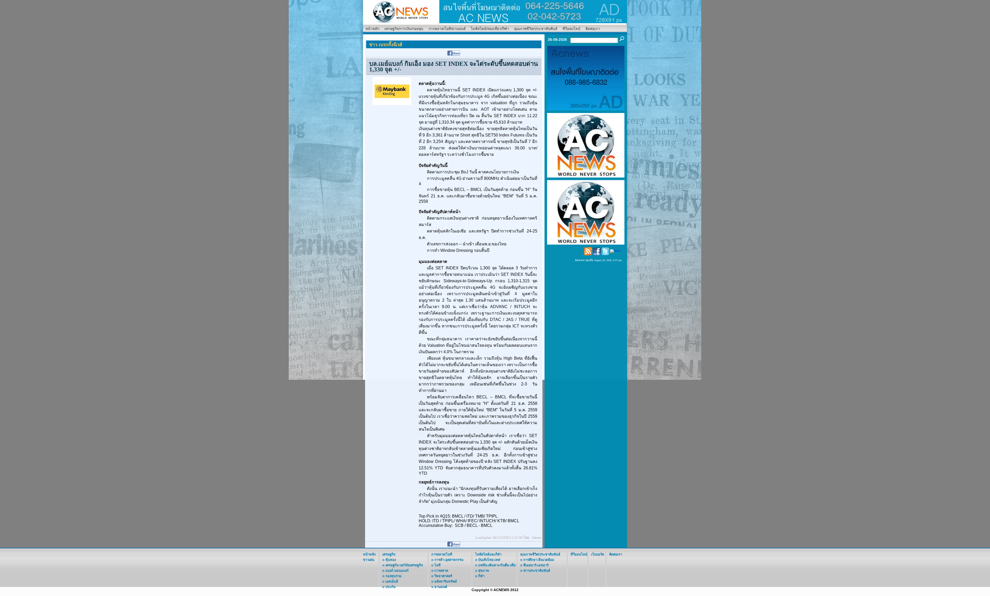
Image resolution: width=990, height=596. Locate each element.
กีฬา (481, 576)
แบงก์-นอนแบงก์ (397, 571)
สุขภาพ (483, 571)
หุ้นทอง (390, 560)
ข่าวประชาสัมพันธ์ (536, 571)
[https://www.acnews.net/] (533, 11)
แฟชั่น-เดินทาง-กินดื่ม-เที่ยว (497, 565)
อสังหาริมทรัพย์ (445, 581)
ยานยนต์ (440, 587)
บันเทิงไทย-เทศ (489, 560)
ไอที (437, 565)
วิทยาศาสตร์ (443, 576)
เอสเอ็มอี (391, 581)
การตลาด (441, 571)
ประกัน (390, 587)
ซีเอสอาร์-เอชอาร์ (536, 565)
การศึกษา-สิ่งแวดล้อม (538, 560)
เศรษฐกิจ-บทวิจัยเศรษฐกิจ (404, 565)
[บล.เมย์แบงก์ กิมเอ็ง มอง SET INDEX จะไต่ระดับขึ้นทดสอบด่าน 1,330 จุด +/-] (392, 90)
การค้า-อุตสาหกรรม (449, 560)
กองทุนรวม (393, 576)
